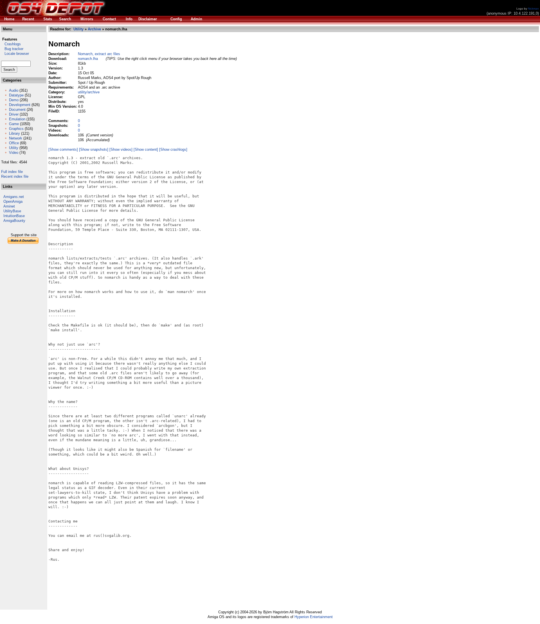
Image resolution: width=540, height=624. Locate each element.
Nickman (533, 8)
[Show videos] (120, 149)
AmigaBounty (14, 220)
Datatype (16, 95)
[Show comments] (63, 149)
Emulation (17, 119)
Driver (14, 114)
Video (13, 152)
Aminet (9, 206)
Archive (94, 29)
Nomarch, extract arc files (99, 54)
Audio (13, 90)
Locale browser (15, 53)
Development (19, 105)
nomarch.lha (88, 59)
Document (17, 109)
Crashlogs (11, 44)
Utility (13, 148)
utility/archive (89, 92)
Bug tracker (12, 49)
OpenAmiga (12, 201)
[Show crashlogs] (173, 149)
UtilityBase (12, 211)
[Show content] (146, 149)
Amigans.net (13, 197)
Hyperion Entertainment (313, 617)
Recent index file (14, 176)
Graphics (16, 129)
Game (14, 124)
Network (15, 138)
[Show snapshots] (93, 149)
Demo (14, 100)
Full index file (12, 172)
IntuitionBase (14, 216)
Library (14, 133)
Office (14, 143)
